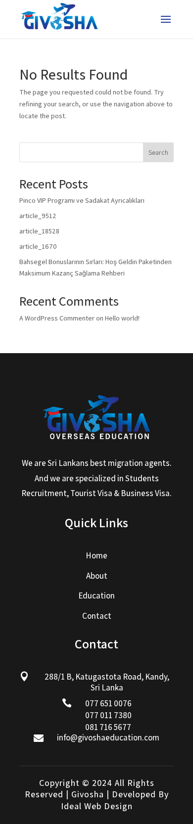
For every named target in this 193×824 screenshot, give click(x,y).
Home (96, 555)
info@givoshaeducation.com (108, 737)
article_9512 (37, 215)
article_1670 (38, 246)
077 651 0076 (108, 703)
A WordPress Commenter (57, 318)
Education (96, 595)
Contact (96, 615)
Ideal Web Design (97, 806)
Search (158, 152)
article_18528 (39, 231)
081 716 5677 (108, 727)
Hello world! (122, 318)
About (96, 575)
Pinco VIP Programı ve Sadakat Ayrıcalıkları (82, 200)
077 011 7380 (108, 715)
